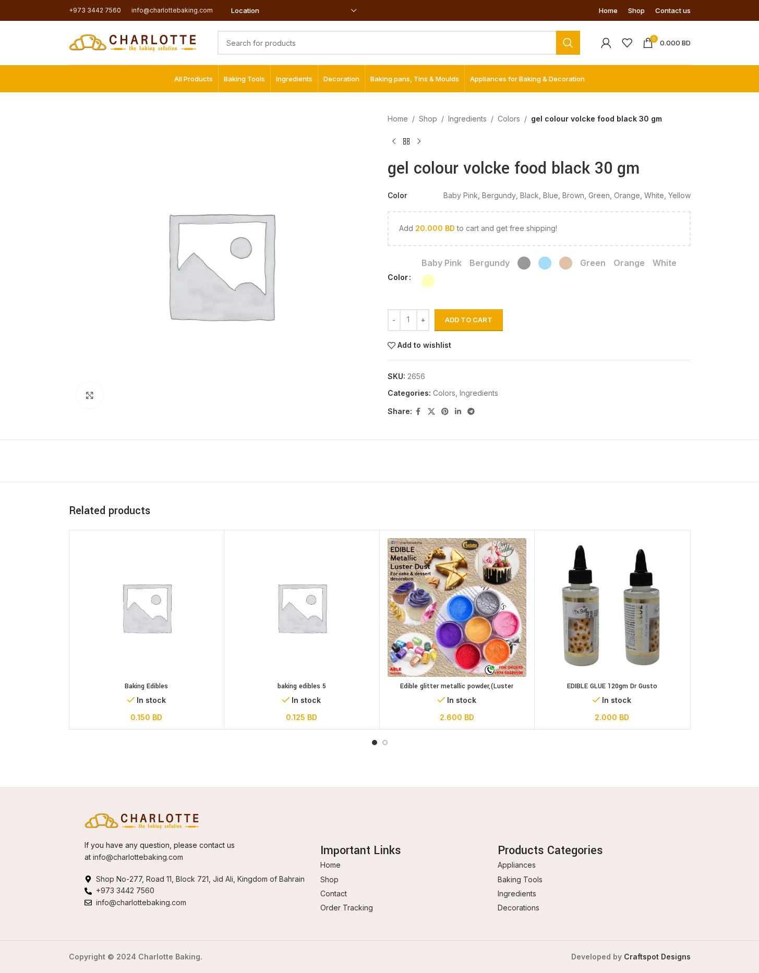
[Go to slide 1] (374, 742)
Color (398, 277)
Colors (509, 118)
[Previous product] (394, 141)
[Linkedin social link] (458, 412)
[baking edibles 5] (301, 607)
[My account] (606, 42)
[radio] (441, 263)
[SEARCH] (568, 43)
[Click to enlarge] (90, 395)
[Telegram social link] (471, 412)
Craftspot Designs (657, 956)
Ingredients (467, 118)
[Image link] (142, 820)
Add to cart (468, 319)
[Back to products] (406, 141)
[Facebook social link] (418, 412)
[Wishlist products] (627, 42)
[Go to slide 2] (385, 742)
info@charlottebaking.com (138, 857)
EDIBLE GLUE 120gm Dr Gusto (612, 686)
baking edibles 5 (302, 686)
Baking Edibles (146, 686)
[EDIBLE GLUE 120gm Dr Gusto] (612, 607)
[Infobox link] (95, 10)
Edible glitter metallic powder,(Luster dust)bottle (456, 691)
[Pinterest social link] (445, 412)
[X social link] (431, 412)
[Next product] (419, 141)
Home (398, 118)
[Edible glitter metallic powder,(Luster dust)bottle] (457, 607)
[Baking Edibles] (146, 607)
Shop (428, 118)
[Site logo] (133, 42)
